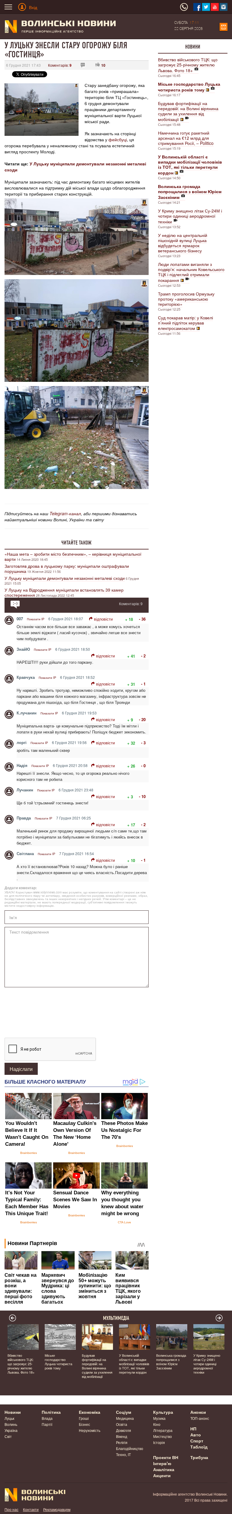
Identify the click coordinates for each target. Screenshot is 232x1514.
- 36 (142, 619)
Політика (51, 1412)
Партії (47, 1424)
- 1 (143, 684)
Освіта (121, 1424)
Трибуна (199, 1457)
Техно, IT (123, 1454)
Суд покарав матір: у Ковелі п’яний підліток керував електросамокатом (185, 323)
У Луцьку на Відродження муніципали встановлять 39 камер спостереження (64, 592)
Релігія (121, 1442)
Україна (11, 1430)
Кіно (156, 1424)
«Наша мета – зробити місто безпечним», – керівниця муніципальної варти (73, 556)
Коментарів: (60, 65)
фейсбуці (117, 139)
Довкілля (123, 1430)
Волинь (11, 1424)
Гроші (84, 1418)
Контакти (31, 1509)
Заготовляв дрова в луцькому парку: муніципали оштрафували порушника (67, 568)
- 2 (143, 656)
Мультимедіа (116, 1318)
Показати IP (35, 619)
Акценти (162, 1475)
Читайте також (76, 542)
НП (193, 1429)
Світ (8, 1436)
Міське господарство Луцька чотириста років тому (58, 1361)
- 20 (142, 719)
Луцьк (9, 1418)
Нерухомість (89, 1430)
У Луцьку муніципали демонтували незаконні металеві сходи (65, 578)
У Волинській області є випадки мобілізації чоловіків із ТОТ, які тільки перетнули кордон (134, 1364)
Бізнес (84, 1424)
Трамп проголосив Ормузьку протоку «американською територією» (186, 299)
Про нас (11, 1509)
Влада (47, 1418)
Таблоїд (199, 1447)
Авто (195, 1435)
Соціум (123, 1412)
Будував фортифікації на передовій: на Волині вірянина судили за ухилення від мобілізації (188, 111)
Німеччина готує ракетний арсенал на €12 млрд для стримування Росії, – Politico (186, 138)
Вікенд (121, 1436)
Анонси (198, 1412)
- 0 (143, 765)
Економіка (89, 1412)
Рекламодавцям (56, 1509)
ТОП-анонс (199, 1418)
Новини (192, 46)
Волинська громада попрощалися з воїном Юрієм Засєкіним (171, 1361)
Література (162, 1430)
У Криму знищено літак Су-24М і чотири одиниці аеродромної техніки (190, 216)
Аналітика (163, 1469)
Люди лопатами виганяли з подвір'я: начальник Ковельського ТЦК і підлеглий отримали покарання (191, 272)
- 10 (142, 796)
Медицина (125, 1418)
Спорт (196, 1441)
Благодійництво (129, 1448)
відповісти (103, 619)
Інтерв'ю (162, 1463)
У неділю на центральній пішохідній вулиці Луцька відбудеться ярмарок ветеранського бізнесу (182, 243)
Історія (159, 1442)
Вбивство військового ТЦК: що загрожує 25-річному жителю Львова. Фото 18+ (188, 64)
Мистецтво (162, 1436)
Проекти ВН (165, 1457)
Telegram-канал (65, 513)
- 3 (143, 743)
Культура (163, 1412)
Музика (159, 1418)
